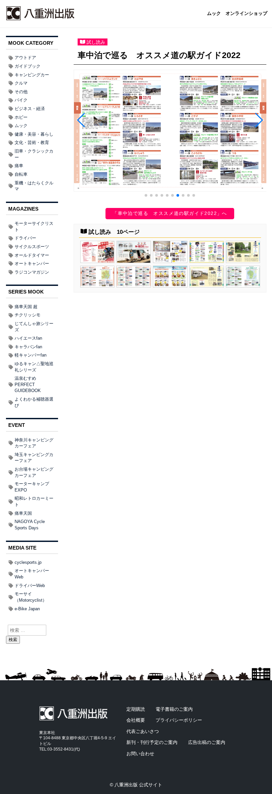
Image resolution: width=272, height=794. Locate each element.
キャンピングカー (32, 74)
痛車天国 (23, 513)
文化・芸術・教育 (32, 142)
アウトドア (25, 57)
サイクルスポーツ (32, 246)
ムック (214, 13)
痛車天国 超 (26, 306)
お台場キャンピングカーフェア (34, 472)
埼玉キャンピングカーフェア (34, 457)
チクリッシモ (27, 314)
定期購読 (135, 709)
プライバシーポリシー (179, 720)
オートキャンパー (32, 263)
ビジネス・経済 (30, 108)
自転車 (21, 174)
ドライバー (25, 237)
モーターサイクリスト (34, 226)
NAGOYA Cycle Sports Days (30, 524)
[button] (146, 195)
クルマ (21, 83)
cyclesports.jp (28, 562)
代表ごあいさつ (142, 731)
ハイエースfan (28, 338)
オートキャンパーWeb (32, 573)
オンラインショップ (246, 13)
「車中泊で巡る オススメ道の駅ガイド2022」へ (169, 213)
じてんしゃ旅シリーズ (34, 326)
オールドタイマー (32, 255)
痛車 (19, 165)
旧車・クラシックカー (34, 154)
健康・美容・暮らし (34, 134)
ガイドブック (27, 66)
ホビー (21, 117)
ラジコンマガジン (32, 272)
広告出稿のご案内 (206, 742)
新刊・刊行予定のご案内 (151, 742)
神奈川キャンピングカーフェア (34, 443)
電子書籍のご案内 (174, 709)
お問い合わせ (140, 753)
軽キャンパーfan (30, 355)
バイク (21, 100)
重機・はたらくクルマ (34, 186)
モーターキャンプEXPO (32, 487)
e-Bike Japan (27, 608)
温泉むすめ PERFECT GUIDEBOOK (28, 384)
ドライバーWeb (30, 585)
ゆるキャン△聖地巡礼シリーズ (34, 366)
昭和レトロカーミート (34, 501)
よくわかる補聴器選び (34, 402)
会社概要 (135, 720)
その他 (21, 91)
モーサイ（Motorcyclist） (31, 597)
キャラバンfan (28, 346)
